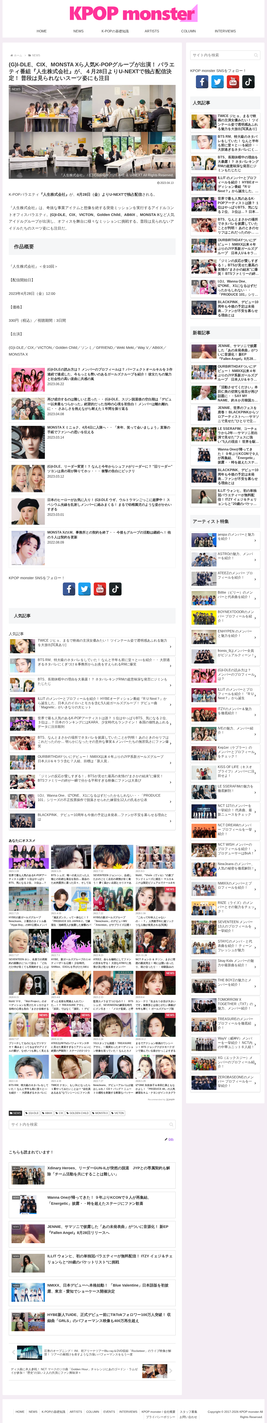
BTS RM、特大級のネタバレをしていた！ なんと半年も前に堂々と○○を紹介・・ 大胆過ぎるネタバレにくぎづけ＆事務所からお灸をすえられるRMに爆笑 (29, 1093)
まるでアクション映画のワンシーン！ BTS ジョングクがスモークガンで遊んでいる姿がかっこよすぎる (156, 1047)
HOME (20, 1411)
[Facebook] (69, 589)
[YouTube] (100, 589)
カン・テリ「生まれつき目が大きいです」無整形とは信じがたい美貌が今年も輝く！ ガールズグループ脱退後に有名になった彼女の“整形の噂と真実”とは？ (156, 1009)
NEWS (17, 1113)
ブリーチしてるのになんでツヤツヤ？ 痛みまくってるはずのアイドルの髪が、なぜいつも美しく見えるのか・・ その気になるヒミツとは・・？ (29, 1051)
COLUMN (92, 1411)
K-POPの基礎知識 (53, 1411)
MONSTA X (101, 1113)
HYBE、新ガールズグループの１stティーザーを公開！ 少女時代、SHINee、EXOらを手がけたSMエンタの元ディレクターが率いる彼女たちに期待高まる (71, 967)
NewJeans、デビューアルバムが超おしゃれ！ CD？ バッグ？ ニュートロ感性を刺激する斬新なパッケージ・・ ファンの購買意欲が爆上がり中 (113, 1093)
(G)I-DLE (34, 1113)
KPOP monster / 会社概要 (158, 1411)
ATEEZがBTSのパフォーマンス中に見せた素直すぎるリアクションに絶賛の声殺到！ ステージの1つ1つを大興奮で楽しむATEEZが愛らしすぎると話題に (71, 1051)
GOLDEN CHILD (79, 1113)
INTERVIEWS (128, 1411)
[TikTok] (115, 589)
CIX (61, 1113)
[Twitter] (84, 589)
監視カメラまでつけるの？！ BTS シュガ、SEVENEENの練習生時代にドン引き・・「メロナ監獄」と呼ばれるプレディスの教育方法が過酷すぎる (113, 1009)
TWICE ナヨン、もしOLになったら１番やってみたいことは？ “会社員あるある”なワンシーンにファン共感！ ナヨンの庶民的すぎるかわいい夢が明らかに (71, 1093)
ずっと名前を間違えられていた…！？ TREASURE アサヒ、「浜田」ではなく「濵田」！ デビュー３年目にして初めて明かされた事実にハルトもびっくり (71, 1009)
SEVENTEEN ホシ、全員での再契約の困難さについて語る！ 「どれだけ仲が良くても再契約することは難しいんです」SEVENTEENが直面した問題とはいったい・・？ (29, 967)
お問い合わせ (188, 1417)
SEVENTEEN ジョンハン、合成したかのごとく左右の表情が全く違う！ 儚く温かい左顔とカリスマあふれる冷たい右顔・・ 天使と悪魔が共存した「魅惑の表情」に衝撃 (112, 883)
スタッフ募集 (188, 1411)
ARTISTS (76, 1411)
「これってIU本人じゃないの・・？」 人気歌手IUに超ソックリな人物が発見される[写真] (155, 921)
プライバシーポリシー (160, 1417)
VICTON (119, 1113)
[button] (171, 1124)
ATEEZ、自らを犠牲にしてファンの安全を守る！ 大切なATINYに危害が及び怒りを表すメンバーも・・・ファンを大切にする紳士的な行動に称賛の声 (113, 967)
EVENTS (109, 1411)
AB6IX (48, 1113)
